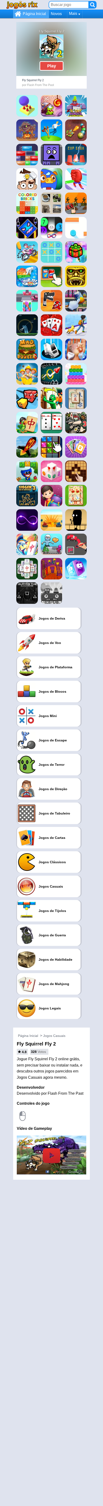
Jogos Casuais (54, 1036)
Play (51, 66)
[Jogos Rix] (22, 5)
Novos (56, 14)
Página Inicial (34, 14)
